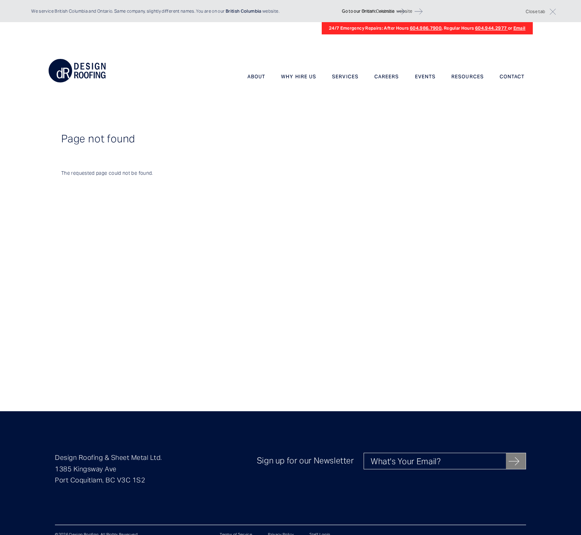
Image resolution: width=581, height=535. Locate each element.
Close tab (535, 11)
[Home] (77, 81)
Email (519, 28)
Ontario (105, 11)
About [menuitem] (256, 76)
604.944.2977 (491, 28)
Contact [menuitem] (512, 76)
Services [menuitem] (345, 76)
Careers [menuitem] (386, 76)
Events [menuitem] (425, 76)
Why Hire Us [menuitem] (298, 76)
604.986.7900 (425, 28)
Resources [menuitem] (467, 76)
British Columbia (71, 11)
